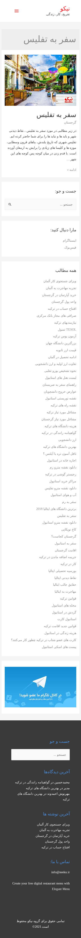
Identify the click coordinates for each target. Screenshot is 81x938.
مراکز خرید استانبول (62, 481)
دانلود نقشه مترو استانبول (59, 522)
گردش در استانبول (64, 612)
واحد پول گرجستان (64, 301)
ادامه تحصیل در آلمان (62, 357)
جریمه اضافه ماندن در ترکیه (57, 557)
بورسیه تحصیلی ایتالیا (62, 571)
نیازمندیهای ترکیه (65, 322)
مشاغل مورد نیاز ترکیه (61, 412)
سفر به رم (69, 502)
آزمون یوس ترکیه (64, 336)
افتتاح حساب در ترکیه (62, 308)
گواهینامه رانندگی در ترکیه (59, 433)
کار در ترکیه (68, 564)
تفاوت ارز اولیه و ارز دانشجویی (55, 364)
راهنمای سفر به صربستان (59, 384)
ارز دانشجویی (67, 440)
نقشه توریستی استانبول (60, 398)
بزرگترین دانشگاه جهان (61, 343)
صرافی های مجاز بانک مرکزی (56, 315)
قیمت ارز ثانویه (66, 350)
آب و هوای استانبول (63, 495)
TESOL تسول (67, 329)
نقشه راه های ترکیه (63, 405)
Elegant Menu (61, 889)
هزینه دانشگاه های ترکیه (60, 426)
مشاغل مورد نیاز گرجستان (58, 419)
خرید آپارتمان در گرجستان (59, 295)
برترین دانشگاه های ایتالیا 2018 (56, 509)
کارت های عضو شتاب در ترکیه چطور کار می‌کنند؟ (43, 640)
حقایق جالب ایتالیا (64, 584)
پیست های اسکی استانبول (59, 647)
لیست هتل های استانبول (60, 377)
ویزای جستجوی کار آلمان (59, 281)
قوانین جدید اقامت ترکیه (60, 626)
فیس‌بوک (70, 247)
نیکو (65, 8)
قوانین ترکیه (68, 598)
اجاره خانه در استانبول (61, 460)
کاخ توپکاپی (68, 529)
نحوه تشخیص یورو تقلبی (60, 371)
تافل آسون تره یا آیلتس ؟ (59, 453)
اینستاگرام (69, 240)
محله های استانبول (64, 605)
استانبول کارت (66, 619)
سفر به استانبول (65, 543)
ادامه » (71, 169)
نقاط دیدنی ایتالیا (65, 578)
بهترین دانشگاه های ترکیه (59, 446)
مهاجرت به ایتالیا (65, 591)
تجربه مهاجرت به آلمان (61, 288)
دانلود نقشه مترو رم (63, 467)
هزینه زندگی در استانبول (60, 633)
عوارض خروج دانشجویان (60, 391)
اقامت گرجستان (65, 550)
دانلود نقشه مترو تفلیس (60, 488)
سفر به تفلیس (66, 516)
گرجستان (70, 122)
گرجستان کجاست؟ (63, 536)
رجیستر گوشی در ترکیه (60, 474)
